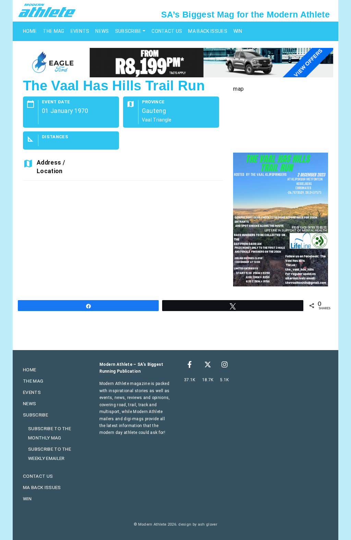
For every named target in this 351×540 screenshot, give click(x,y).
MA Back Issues (207, 31)
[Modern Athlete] (47, 10)
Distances (55, 137)
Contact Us (167, 31)
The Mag (53, 31)
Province (153, 102)
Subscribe (128, 31)
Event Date (56, 102)
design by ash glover (197, 524)
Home (30, 31)
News (102, 31)
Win (237, 31)
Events (80, 31)
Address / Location (51, 166)
